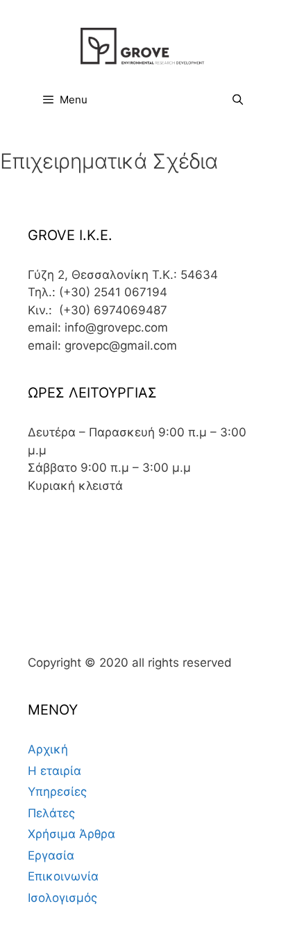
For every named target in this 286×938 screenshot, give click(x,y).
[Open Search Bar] (237, 100)
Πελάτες (51, 813)
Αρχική (48, 749)
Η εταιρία (54, 771)
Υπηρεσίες (57, 792)
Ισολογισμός (62, 898)
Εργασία (51, 855)
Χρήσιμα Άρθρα (71, 834)
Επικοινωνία (63, 876)
